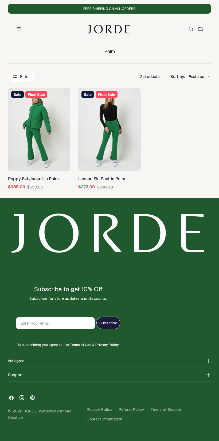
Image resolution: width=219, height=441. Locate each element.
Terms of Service (165, 409)
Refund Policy (131, 409)
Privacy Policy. (107, 344)
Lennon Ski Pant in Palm (101, 179)
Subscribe (108, 322)
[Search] (191, 29)
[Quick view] (64, 98)
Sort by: (177, 76)
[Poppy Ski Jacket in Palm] (39, 129)
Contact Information (104, 419)
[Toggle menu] (18, 29)
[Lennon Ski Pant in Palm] (109, 129)
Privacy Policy (99, 409)
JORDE (30, 411)
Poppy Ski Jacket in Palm (33, 179)
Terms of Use (80, 344)
